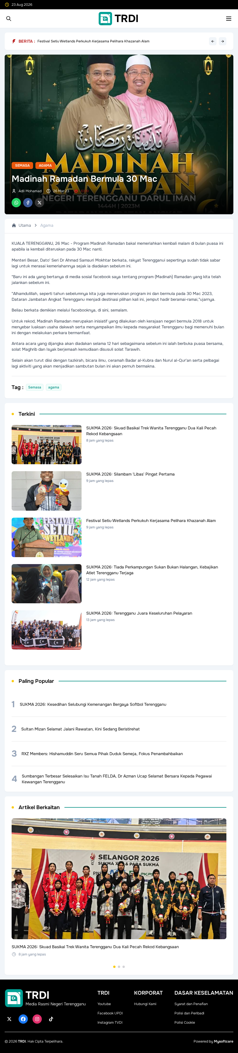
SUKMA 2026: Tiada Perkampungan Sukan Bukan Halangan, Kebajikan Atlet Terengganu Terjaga (115, 39)
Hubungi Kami (145, 1004)
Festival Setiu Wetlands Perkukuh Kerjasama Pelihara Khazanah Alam (93, 43)
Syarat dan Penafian (191, 1004)
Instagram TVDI (110, 1022)
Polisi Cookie (184, 1022)
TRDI (22, 1041)
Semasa (22, 165)
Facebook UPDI (110, 1013)
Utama (25, 225)
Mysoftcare (223, 1041)
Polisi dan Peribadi (189, 1013)
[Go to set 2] (119, 967)
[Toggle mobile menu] (228, 18)
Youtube (104, 1004)
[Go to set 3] (123, 967)
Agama (45, 165)
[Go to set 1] (114, 967)
